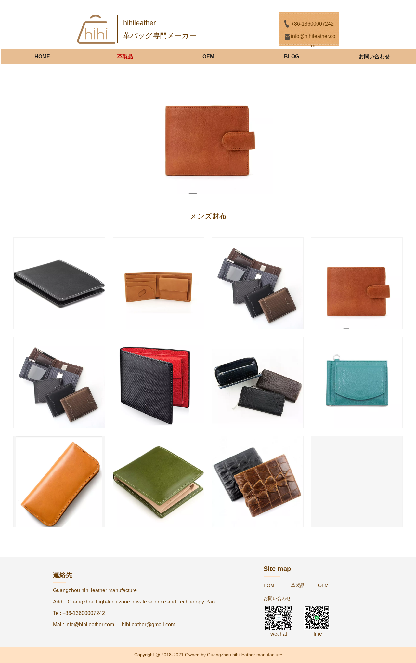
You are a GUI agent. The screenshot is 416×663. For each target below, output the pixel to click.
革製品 (125, 56)
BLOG (291, 56)
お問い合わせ (374, 56)
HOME (42, 56)
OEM (208, 56)
